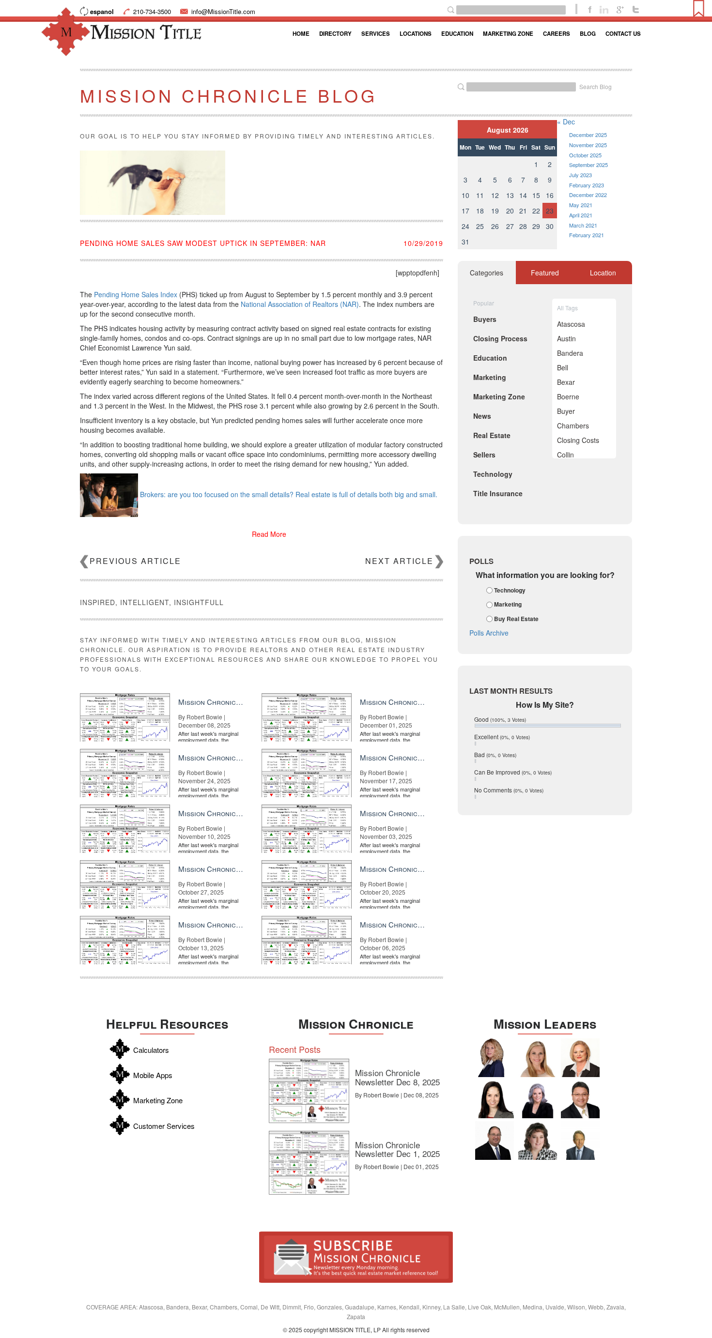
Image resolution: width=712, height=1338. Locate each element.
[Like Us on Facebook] (589, 9)
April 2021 (580, 215)
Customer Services (164, 1126)
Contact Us (623, 34)
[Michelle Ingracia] (494, 1057)
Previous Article (135, 560)
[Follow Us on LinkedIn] (604, 9)
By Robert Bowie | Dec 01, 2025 (397, 1166)
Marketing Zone (508, 34)
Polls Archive (489, 633)
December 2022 (588, 194)
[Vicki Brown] (580, 1057)
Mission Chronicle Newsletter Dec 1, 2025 (397, 1149)
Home (301, 34)
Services (375, 34)
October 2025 (585, 155)
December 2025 (588, 134)
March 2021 (583, 225)
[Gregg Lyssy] (494, 1140)
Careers (556, 34)
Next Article (399, 560)
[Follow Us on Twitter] (635, 9)
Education (457, 34)
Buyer (566, 411)
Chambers (573, 425)
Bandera (570, 353)
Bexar (566, 382)
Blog (588, 34)
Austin (566, 338)
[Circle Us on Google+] (620, 9)
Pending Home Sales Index (135, 294)
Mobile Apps (152, 1075)
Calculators (151, 1050)
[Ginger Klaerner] (537, 1140)
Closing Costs (578, 440)
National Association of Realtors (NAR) (300, 304)
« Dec (566, 121)
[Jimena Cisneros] (494, 1099)
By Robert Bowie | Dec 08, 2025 (397, 1095)
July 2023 (580, 175)
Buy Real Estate (516, 618)
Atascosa (571, 324)
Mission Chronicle (356, 1024)
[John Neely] (580, 1140)
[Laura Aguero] (537, 1099)
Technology (510, 590)
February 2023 (586, 185)
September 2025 (588, 164)
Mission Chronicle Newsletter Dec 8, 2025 (397, 1077)
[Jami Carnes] (537, 1057)
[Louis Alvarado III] (580, 1099)
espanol (102, 11)
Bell (562, 367)
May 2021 (580, 205)
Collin (565, 454)
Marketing (508, 604)
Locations (416, 34)
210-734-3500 (152, 11)
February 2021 (586, 235)
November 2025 (588, 145)
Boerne (568, 396)
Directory (335, 34)
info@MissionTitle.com (223, 11)
